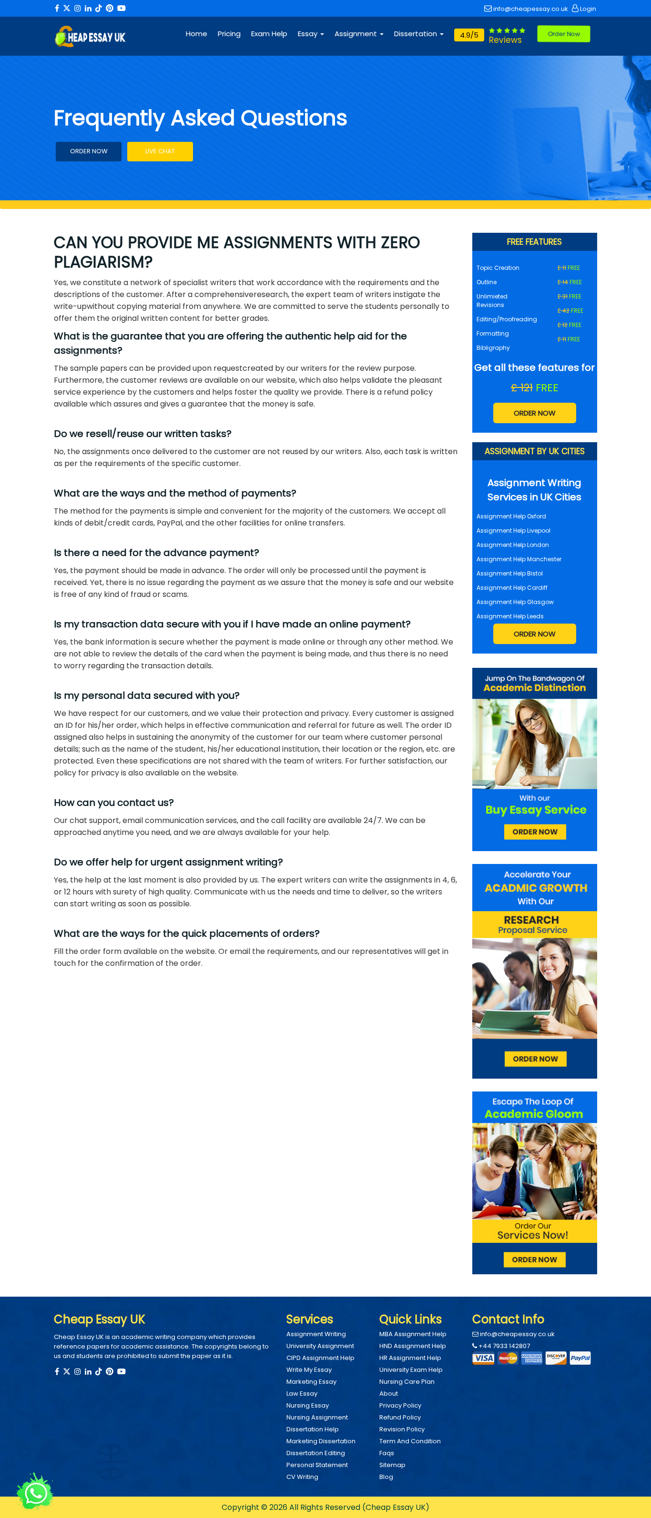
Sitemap (392, 1464)
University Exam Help (411, 1369)
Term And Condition (410, 1441)
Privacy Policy (400, 1405)
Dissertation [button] (416, 34)
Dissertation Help (312, 1429)
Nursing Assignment (317, 1417)
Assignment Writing (316, 1334)
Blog (386, 1476)
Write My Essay (309, 1369)
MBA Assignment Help (413, 1334)
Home (196, 34)
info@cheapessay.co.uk (530, 8)
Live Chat (160, 151)
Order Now (564, 33)
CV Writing (302, 1476)
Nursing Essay (307, 1405)
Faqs (386, 1453)
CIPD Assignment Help (320, 1357)
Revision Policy (402, 1429)
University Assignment (320, 1345)
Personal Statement (317, 1464)
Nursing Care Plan (407, 1381)
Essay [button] (308, 34)
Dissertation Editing (315, 1453)
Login (587, 8)
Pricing (229, 34)
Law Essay (301, 1393)
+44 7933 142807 (503, 1345)
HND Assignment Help (412, 1345)
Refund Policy (400, 1417)
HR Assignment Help (410, 1357)
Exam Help (269, 34)
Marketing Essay (311, 1381)
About (388, 1393)
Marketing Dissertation (321, 1441)
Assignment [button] (357, 34)
